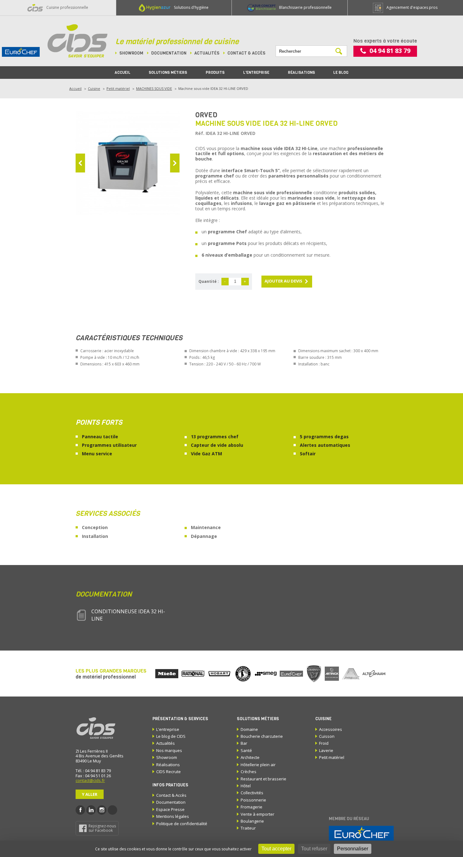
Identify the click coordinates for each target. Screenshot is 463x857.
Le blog (340, 72)
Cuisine (94, 88)
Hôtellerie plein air (258, 764)
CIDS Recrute (168, 771)
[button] (80, 163)
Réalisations (301, 72)
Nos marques (169, 750)
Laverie (326, 750)
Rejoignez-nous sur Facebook (102, 828)
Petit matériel (118, 88)
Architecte (250, 757)
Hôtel (246, 786)
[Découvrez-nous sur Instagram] (101, 810)
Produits (215, 72)
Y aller (89, 794)
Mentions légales (172, 816)
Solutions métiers (168, 72)
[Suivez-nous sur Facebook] (80, 810)
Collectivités (252, 793)
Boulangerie (252, 821)
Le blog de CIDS (171, 736)
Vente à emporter (257, 814)
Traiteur (248, 828)
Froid (324, 743)
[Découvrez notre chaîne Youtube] (112, 810)
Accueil (122, 72)
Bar (244, 743)
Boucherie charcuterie (262, 736)
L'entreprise (256, 72)
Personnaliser (352, 848)
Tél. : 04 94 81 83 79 (93, 770)
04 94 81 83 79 (389, 50)
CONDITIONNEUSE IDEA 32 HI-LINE (128, 615)
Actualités (207, 53)
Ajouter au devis (283, 281)
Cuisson (326, 736)
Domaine (249, 729)
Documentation (168, 53)
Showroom (131, 53)
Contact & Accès (171, 795)
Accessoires (330, 729)
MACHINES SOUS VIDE (154, 88)
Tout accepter (276, 848)
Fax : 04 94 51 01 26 (93, 775)
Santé (246, 750)
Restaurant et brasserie (263, 779)
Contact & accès (246, 53)
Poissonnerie (253, 800)
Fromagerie (251, 807)
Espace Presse (170, 809)
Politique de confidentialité (181, 823)
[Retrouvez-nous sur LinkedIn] (91, 810)
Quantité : (208, 281)
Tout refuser (314, 848)
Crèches (248, 771)
